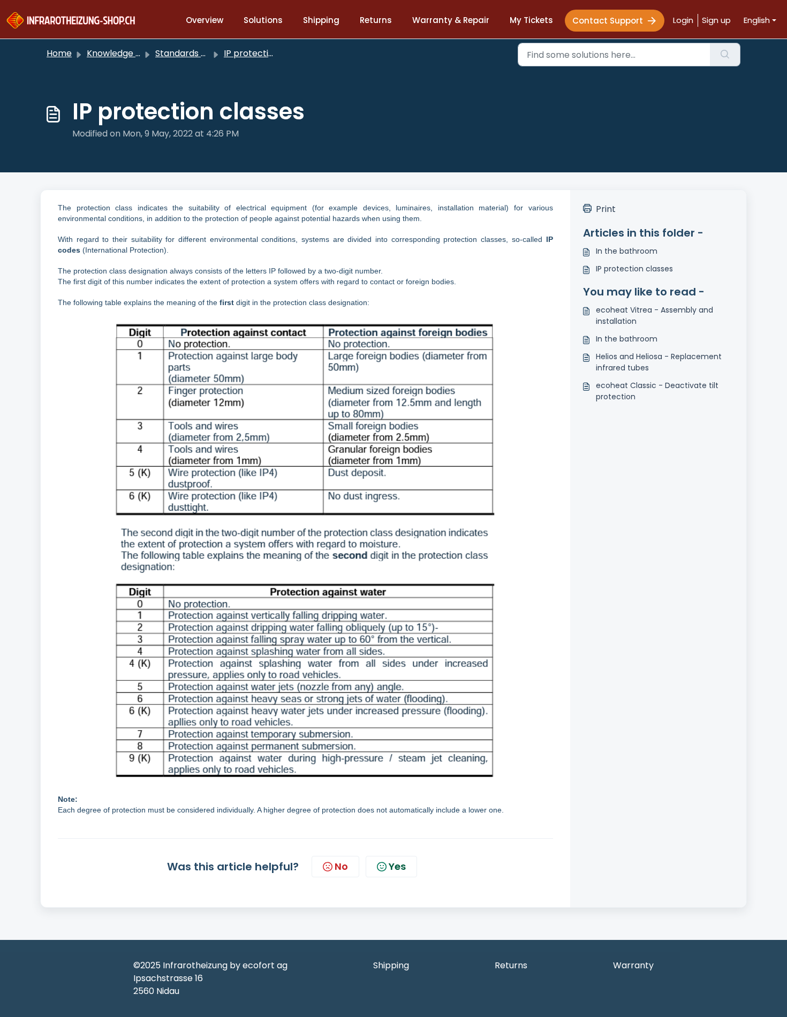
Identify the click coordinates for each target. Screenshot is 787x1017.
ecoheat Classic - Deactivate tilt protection (657, 391)
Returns (376, 20)
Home (59, 53)
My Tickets (531, 20)
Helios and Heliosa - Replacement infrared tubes (659, 362)
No (341, 866)
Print (606, 209)
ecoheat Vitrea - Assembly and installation (654, 316)
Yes (397, 866)
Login (683, 20)
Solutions (263, 20)
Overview (204, 20)
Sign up (716, 20)
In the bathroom (626, 251)
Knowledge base (121, 53)
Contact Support (607, 20)
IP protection (251, 53)
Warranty (633, 965)
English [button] (757, 20)
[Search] (725, 54)
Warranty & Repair (450, 20)
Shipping (321, 20)
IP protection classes (634, 268)
